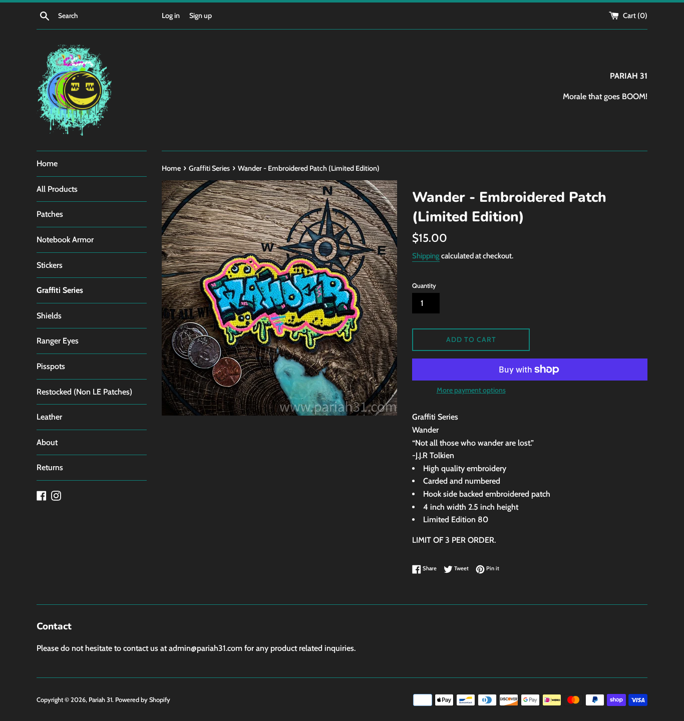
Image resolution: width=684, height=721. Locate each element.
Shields (49, 315)
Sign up (200, 15)
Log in (171, 15)
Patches (50, 214)
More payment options (471, 390)
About (47, 442)
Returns (50, 467)
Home (47, 163)
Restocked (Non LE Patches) (84, 392)
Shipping (426, 255)
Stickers (50, 265)
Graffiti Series (60, 290)
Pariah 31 (100, 699)
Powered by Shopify (142, 699)
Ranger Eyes (58, 340)
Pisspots (51, 366)
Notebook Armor (65, 239)
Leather (49, 417)
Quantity (424, 285)
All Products (57, 189)
